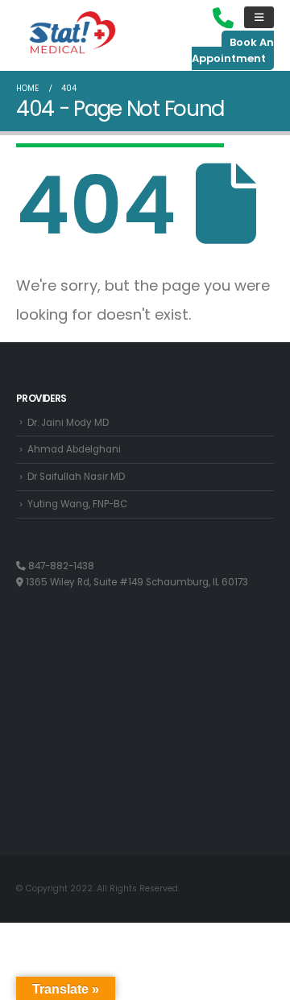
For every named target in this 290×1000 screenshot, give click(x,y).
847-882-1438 (60, 566)
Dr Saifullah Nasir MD (76, 476)
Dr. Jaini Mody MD (68, 422)
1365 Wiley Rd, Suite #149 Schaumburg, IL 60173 (135, 582)
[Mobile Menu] (259, 17)
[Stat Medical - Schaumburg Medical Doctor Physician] (72, 33)
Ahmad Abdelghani (74, 449)
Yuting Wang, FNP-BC (77, 504)
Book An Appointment (233, 50)
